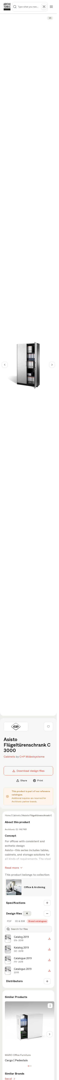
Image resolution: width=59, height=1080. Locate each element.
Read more (12, 868)
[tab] (9, 921)
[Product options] (50, 1005)
